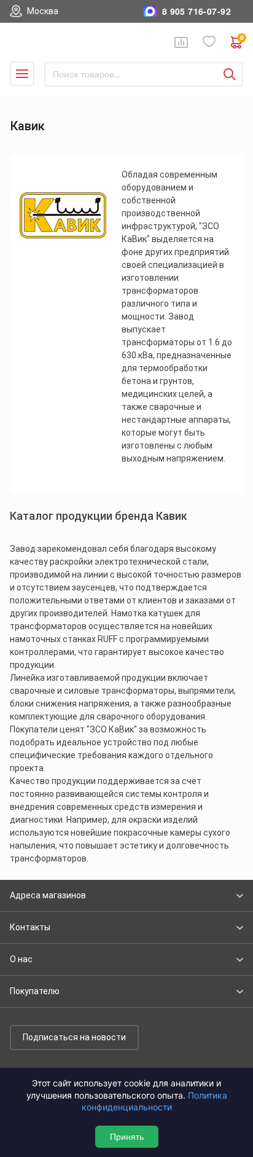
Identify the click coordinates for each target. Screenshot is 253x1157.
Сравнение (181, 42)
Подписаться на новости (74, 1037)
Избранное (209, 42)
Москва (42, 11)
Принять (127, 1137)
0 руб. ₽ (241, 39)
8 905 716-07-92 (196, 11)
